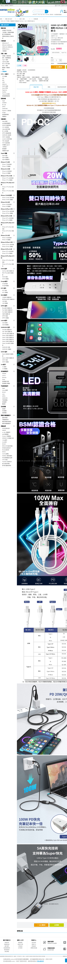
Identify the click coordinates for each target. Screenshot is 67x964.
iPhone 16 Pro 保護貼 (7, 220)
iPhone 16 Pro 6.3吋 (6, 216)
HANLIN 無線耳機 (6, 125)
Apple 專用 (4, 121)
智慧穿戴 (3, 98)
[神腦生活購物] (14, 12)
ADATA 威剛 (5, 86)
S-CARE (58, 5)
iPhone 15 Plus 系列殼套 (8, 244)
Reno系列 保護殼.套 (7, 308)
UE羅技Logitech (6, 144)
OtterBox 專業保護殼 (7, 455)
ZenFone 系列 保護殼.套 (8, 271)
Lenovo (4, 375)
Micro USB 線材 (6, 63)
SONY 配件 (4, 351)
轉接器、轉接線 (6, 67)
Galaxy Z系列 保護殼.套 (8, 335)
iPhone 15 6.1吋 (5, 235)
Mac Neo (43, 14)
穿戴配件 (4, 116)
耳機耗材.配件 (5, 150)
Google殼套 (5, 283)
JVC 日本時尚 (5, 127)
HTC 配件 (3, 288)
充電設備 (36, 19)
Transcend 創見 (6, 94)
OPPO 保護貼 (5, 318)
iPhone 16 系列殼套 (7, 204)
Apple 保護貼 (5, 157)
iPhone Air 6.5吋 (5, 169)
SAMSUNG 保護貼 (6, 349)
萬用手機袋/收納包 (6, 421)
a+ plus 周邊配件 (6, 432)
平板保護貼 (5, 400)
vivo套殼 (4, 366)
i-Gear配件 (4, 440)
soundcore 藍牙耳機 (7, 139)
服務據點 (7, 5)
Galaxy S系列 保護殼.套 (8, 337)
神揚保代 (11, 5)
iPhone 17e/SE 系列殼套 (8, 197)
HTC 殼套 (4, 290)
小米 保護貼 (5, 303)
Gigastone (4, 90)
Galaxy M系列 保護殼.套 (8, 341)
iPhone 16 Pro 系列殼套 (7, 218)
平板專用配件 (4, 386)
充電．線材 (22, 19)
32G (3, 78)
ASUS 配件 (4, 268)
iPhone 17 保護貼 (6, 166)
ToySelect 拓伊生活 (7, 461)
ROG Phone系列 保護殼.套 (8, 273)
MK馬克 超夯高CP (6, 448)
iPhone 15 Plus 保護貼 (7, 246)
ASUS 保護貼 (5, 278)
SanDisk (4, 92)
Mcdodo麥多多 (5, 450)
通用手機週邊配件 (6, 423)
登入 (65, 10)
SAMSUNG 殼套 (6, 347)
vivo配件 (3, 364)
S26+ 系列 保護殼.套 (7, 331)
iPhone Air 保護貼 (6, 173)
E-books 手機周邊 (6, 436)
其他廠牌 (4, 148)
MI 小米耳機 (5, 131)
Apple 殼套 (4, 155)
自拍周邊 (3, 406)
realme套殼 (5, 322)
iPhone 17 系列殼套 (7, 164)
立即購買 (56, 925)
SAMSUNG (5, 108)
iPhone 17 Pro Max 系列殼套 (8, 187)
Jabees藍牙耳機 (6, 129)
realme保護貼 (5, 324)
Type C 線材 (5, 59)
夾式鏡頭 (4, 410)
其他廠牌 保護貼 (6, 383)
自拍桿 (3, 408)
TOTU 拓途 (5, 459)
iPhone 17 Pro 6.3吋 (6, 175)
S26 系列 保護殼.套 (6, 329)
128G (3, 82)
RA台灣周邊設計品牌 (7, 457)
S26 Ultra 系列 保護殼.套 (8, 333)
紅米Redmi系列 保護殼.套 (8, 299)
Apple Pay (63, 52)
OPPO (3, 106)
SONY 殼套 (5, 360)
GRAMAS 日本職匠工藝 (8, 438)
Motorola (4, 377)
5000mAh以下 (5, 43)
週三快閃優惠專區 (6, 34)
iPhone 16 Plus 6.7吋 (7, 209)
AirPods (47, 14)
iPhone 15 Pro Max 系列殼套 (8, 261)
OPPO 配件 (4, 306)
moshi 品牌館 (5, 453)
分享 (20, 65)
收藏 (25, 65)
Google (4, 112)
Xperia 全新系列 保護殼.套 (8, 355)
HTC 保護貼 (5, 292)
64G (3, 80)
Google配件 (4, 281)
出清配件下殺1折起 (6, 30)
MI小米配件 (4, 295)
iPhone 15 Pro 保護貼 (7, 253)
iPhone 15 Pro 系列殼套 (7, 251)
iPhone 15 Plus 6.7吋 (7, 242)
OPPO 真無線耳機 (6, 133)
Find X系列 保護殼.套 (7, 310)
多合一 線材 (5, 65)
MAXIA (4, 451)
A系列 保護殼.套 (6, 314)
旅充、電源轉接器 (6, 57)
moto (3, 394)
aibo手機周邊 (5, 434)
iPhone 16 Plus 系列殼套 (8, 211)
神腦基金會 (6, 944)
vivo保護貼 (4, 368)
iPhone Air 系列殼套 (7, 171)
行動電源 (3, 41)
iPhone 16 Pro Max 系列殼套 (8, 228)
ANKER (4, 430)
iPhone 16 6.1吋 (5, 202)
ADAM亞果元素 (6, 428)
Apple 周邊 (4, 153)
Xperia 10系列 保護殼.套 (8, 358)
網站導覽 (7, 951)
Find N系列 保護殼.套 (7, 312)
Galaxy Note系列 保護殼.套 (8, 344)
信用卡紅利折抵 (55, 52)
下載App (2, 5)
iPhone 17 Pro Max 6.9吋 (7, 183)
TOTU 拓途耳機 (6, 142)
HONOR (4, 373)
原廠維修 (34, 946)
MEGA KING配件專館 (7, 446)
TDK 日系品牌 (5, 141)
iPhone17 (35, 14)
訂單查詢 (20, 946)
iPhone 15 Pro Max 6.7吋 (7, 257)
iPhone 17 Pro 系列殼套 (7, 178)
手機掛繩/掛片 (5, 419)
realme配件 (4, 320)
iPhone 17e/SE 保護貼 (7, 199)
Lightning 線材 (5, 61)
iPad (39, 14)
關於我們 (7, 946)
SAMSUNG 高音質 (6, 135)
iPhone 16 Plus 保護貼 (7, 213)
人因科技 (4, 146)
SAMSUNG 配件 (5, 327)
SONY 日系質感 (6, 137)
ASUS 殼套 (5, 276)
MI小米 (4, 392)
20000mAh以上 (5, 49)
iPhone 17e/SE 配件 (6, 195)
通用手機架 (5, 417)
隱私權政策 (6, 949)
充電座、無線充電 (6, 55)
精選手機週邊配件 (6, 415)
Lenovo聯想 (5, 390)
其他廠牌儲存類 (6, 96)
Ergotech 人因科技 (6, 110)
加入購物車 (59, 67)
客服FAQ (34, 944)
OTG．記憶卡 (4, 74)
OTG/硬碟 (4, 76)
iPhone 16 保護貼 (6, 206)
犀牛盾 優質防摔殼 (6, 465)
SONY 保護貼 (5, 362)
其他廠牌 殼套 (5, 381)
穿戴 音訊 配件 (8, 19)
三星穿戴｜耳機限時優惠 (8, 32)
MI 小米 (4, 104)
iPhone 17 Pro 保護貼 (7, 180)
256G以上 (4, 84)
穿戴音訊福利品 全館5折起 (8, 37)
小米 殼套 (4, 301)
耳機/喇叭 (3, 119)
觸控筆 (3, 404)
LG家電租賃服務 (57, 14)
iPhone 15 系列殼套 (7, 237)
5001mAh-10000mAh (7, 45)
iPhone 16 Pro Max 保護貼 (8, 231)
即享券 (51, 14)
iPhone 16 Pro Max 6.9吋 (7, 223)
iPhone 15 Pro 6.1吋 (6, 249)
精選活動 (3, 28)
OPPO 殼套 (5, 316)
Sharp (3, 379)
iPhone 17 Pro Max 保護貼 (8, 191)
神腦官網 (7, 942)
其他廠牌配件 (4, 371)
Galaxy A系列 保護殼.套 (8, 339)
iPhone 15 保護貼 (6, 239)
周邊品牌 (3, 426)
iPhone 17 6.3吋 (5, 162)
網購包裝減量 (34, 948)
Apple (3, 100)
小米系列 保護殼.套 (6, 297)
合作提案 (20, 948)
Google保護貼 (5, 285)
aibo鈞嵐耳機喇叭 (6, 123)
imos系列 (4, 442)
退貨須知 (34, 942)
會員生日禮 (20, 944)
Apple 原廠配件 (5, 159)
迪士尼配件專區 (6, 463)
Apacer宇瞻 (5, 88)
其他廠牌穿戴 (5, 114)
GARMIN (4, 102)
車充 (3, 69)
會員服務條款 (7, 948)
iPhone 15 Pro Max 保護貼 (8, 265)
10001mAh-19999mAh (7, 47)
